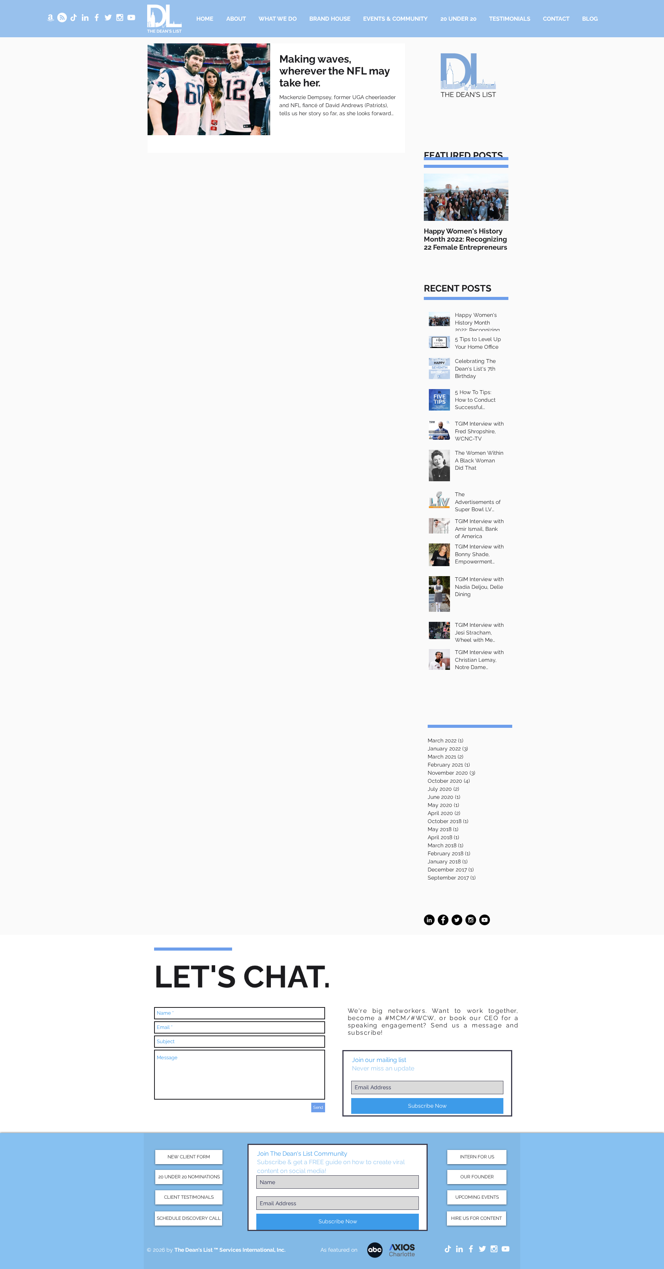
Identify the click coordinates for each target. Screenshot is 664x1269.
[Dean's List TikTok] (73, 17)
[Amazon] (50, 17)
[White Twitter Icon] (108, 17)
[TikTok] (448, 1249)
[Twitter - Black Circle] (457, 919)
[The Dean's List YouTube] (505, 1249)
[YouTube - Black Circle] (484, 919)
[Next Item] (496, 197)
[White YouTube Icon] (131, 17)
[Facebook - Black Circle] (443, 919)
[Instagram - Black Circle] (470, 919)
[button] (277, 19)
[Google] (62, 17)
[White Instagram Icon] (119, 17)
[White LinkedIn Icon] (85, 17)
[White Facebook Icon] (96, 17)
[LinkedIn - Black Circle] (429, 919)
